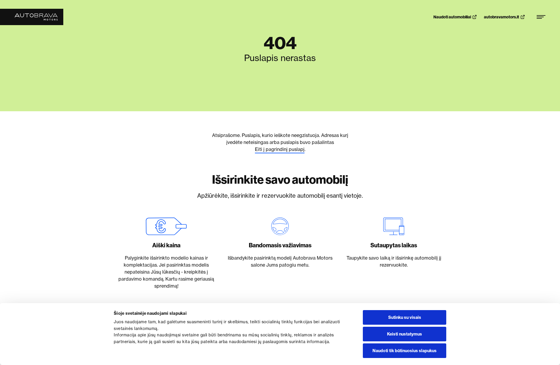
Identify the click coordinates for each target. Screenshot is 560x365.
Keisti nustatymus (404, 334)
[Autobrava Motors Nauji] (31, 17)
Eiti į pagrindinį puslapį (279, 149)
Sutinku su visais (404, 317)
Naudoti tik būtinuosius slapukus (404, 350)
